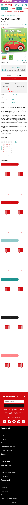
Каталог (4, 8)
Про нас (3, 432)
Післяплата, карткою (20, 86)
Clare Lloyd (14, 94)
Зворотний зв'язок (6, 465)
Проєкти (3, 442)
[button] (4, 57)
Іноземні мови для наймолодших (10, 15)
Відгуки (4, 137)
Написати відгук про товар (14, 155)
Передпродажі (5, 491)
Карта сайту (4, 476)
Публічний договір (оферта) (8, 472)
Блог (2, 435)
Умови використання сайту (8, 468)
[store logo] (8, 5)
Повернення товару (6, 461)
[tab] (14, 137)
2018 (13, 99)
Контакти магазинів (6, 450)
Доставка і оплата (6, 458)
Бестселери (4, 487)
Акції (2, 484)
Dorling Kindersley (16, 97)
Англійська (14, 102)
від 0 (16, 83)
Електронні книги (6, 494)
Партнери (3, 439)
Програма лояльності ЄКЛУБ (9, 498)
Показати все (4, 105)
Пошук (13, 8)
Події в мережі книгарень (8, 446)
